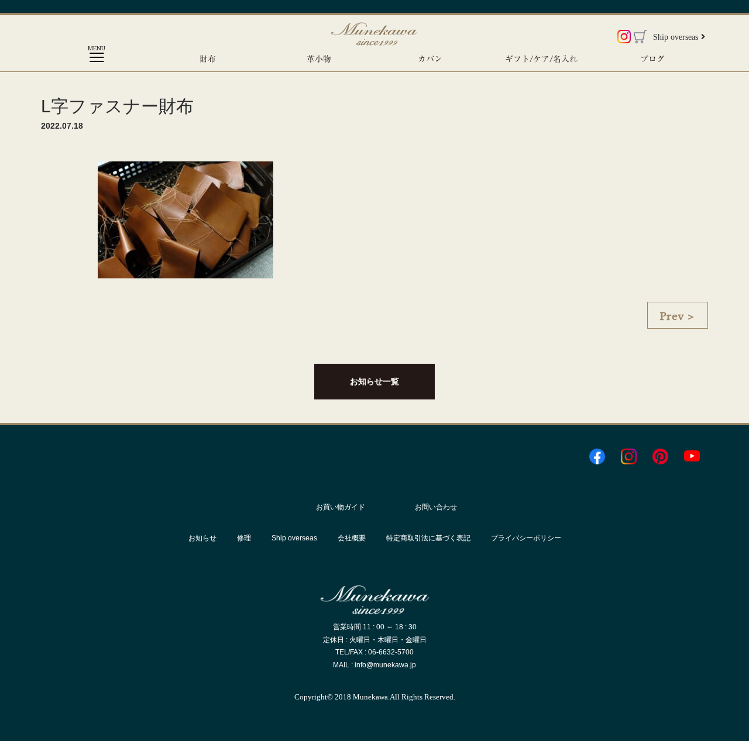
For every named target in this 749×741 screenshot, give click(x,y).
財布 (208, 59)
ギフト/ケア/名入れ (541, 59)
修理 (244, 538)
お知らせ (202, 538)
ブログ (652, 59)
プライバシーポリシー (526, 538)
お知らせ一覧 (374, 381)
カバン (430, 59)
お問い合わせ (436, 507)
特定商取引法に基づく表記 (428, 538)
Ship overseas (675, 37)
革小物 (319, 59)
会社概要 (352, 538)
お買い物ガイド (340, 507)
